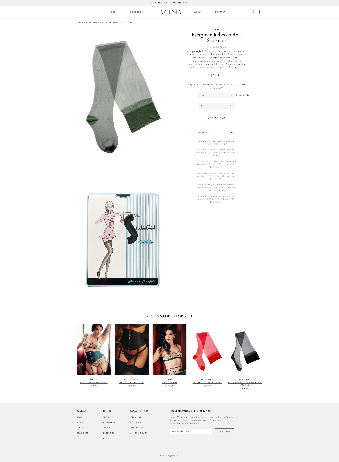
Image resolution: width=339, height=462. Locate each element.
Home (80, 22)
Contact (220, 12)
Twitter (107, 428)
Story (80, 417)
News (80, 422)
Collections (137, 12)
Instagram (109, 422)
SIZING (203, 133)
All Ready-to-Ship (93, 22)
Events (81, 428)
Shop (114, 12)
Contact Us (137, 428)
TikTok (107, 417)
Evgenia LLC (173, 455)
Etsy (105, 438)
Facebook (109, 433)
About (198, 12)
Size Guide (242, 95)
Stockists (82, 433)
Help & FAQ (136, 417)
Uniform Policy (139, 433)
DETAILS (229, 133)
